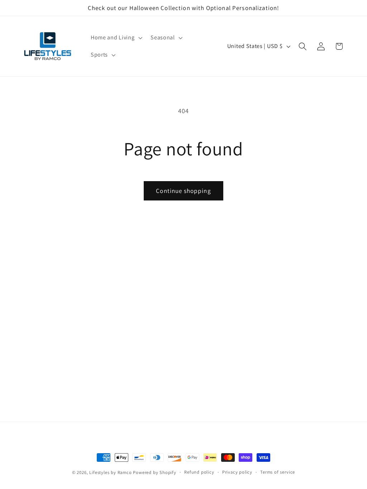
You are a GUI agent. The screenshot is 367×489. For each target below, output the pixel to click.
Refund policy (199, 472)
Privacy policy (237, 472)
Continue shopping (183, 191)
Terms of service (277, 472)
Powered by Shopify (154, 472)
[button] (116, 37)
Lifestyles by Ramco (110, 472)
